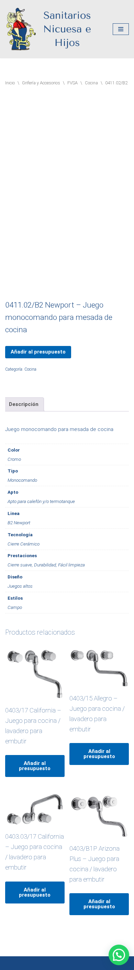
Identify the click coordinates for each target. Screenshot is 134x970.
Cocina (91, 82)
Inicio (10, 82)
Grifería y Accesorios (41, 82)
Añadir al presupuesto (38, 352)
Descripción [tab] (23, 404)
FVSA (72, 82)
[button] (119, 955)
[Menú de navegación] (121, 29)
